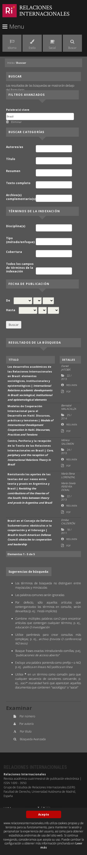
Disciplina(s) (15, 226)
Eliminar (16, 122)
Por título (25, 731)
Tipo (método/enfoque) (20, 240)
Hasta (10, 310)
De (8, 300)
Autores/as (14, 147)
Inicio (10, 62)
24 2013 (66, 451)
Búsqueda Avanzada (33, 739)
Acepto (43, 814)
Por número (27, 716)
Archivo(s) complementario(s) (20, 197)
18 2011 (66, 531)
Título (10, 159)
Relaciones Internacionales (44, 11)
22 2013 (66, 377)
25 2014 (66, 416)
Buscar (21, 62)
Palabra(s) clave (17, 109)
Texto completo (18, 183)
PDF (68, 391)
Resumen (13, 171)
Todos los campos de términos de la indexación (20, 267)
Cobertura (14, 252)
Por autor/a (26, 724)
